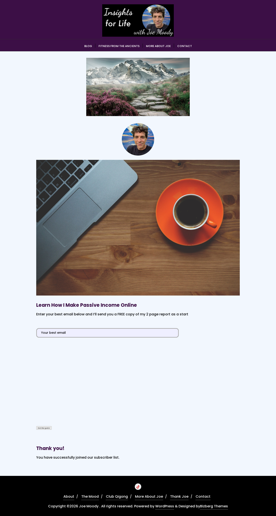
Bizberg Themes (214, 506)
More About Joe (149, 496)
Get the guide (44, 428)
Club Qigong (117, 496)
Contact (203, 496)
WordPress (164, 506)
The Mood (90, 496)
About (68, 496)
